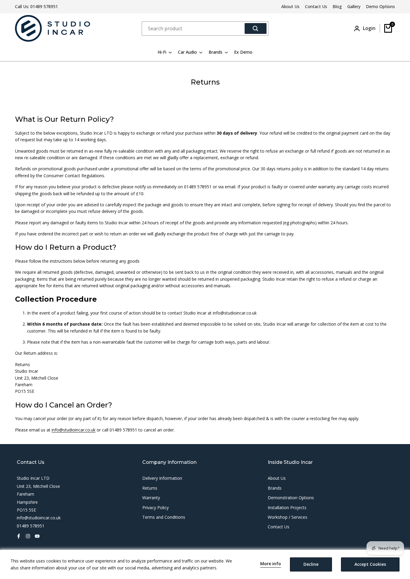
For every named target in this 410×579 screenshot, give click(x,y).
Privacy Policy (155, 507)
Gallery (353, 6)
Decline (310, 564)
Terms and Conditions (163, 517)
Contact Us (316, 6)
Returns (149, 488)
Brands (275, 488)
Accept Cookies (370, 564)
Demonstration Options (291, 497)
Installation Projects (287, 507)
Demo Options (380, 6)
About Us (290, 6)
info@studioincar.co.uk (73, 430)
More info (270, 563)
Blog (337, 6)
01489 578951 (44, 6)
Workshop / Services (287, 517)
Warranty (151, 497)
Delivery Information (162, 478)
